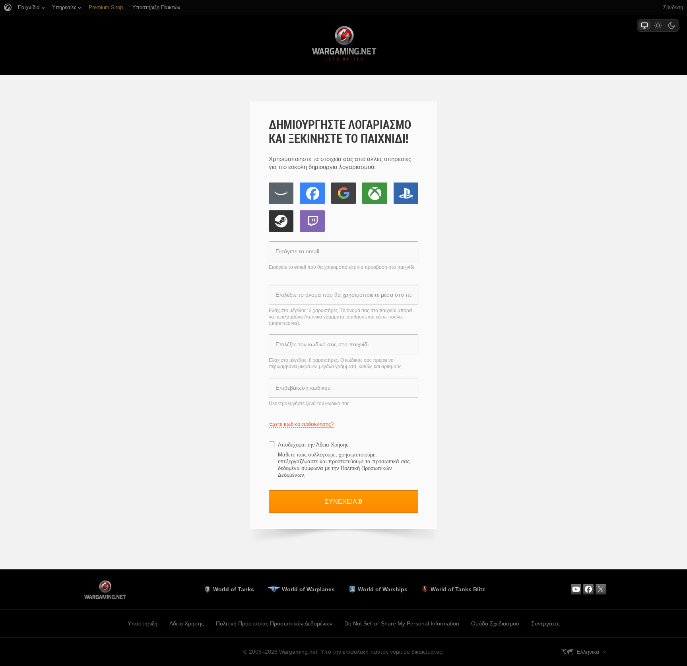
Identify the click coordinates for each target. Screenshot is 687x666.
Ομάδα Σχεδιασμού (495, 623)
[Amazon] (281, 193)
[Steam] (281, 221)
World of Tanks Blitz (458, 589)
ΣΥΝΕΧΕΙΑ (341, 501)
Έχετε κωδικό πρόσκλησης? (301, 424)
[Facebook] (312, 193)
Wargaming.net (343, 45)
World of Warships (383, 589)
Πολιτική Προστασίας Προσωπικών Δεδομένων (274, 623)
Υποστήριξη (142, 623)
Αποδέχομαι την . (314, 445)
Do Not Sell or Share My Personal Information (401, 623)
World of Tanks (233, 589)
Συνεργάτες (545, 623)
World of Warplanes (308, 589)
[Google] (343, 193)
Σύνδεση (673, 7)
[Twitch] (312, 221)
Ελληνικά (588, 652)
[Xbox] (374, 193)
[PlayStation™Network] (406, 193)
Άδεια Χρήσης (332, 445)
